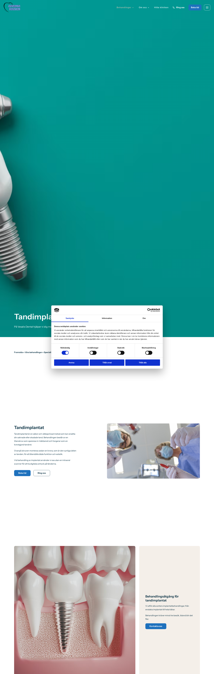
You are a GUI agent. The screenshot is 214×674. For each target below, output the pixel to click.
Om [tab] (144, 318)
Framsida (18, 352)
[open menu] (207, 7)
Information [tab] (107, 318)
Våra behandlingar (33, 352)
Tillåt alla (143, 363)
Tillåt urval (107, 363)
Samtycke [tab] (70, 318)
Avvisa (71, 363)
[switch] (93, 353)
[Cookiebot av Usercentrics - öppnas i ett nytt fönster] (149, 310)
